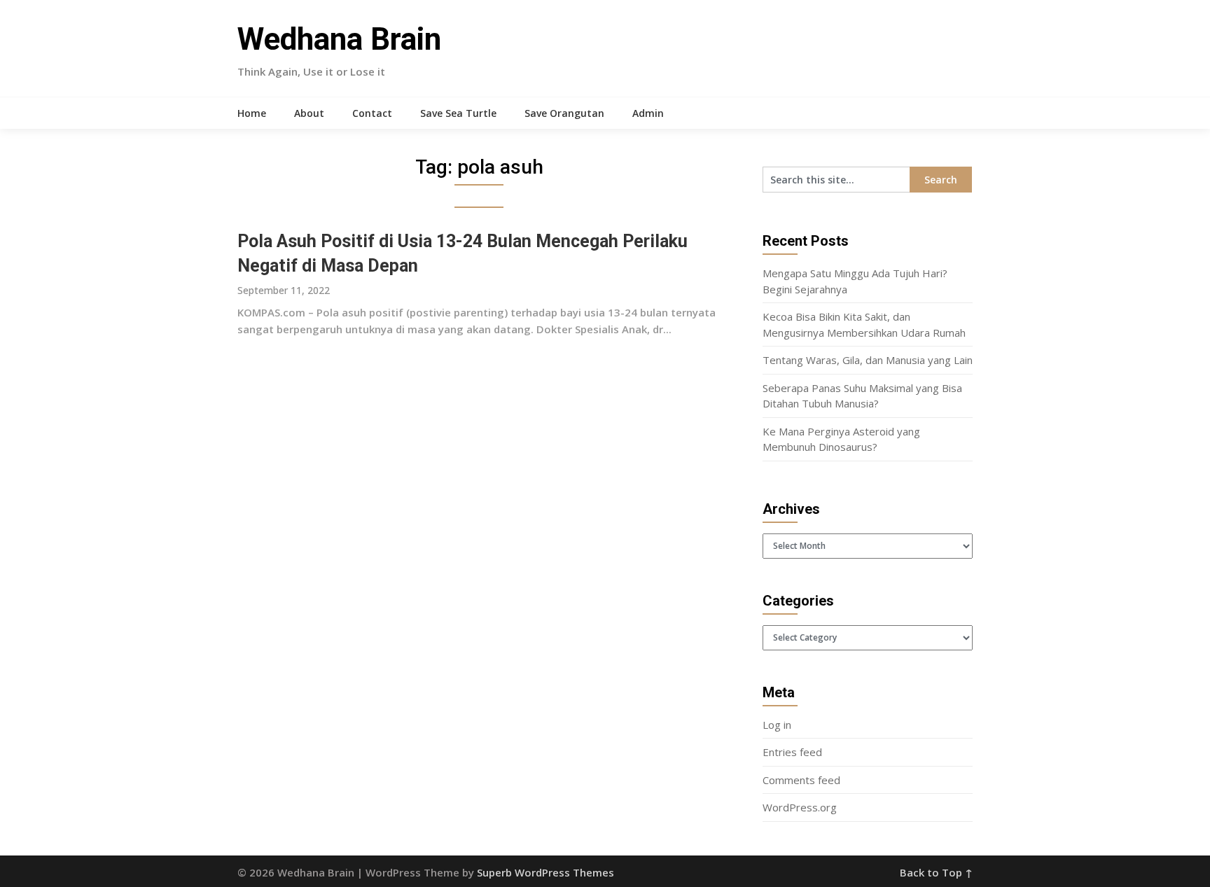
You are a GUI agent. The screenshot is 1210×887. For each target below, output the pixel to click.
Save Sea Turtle (458, 113)
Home (251, 113)
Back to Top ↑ (936, 872)
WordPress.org (800, 807)
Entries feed (792, 752)
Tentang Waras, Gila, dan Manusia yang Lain (868, 360)
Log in (777, 725)
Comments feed (801, 780)
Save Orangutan (564, 113)
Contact (372, 113)
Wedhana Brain (339, 39)
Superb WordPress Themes (545, 872)
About (309, 113)
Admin (648, 113)
